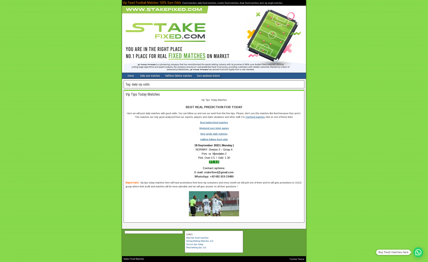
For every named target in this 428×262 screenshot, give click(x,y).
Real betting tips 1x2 (196, 247)
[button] (418, 252)
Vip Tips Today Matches (143, 94)
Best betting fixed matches (214, 122)
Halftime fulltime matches (178, 75)
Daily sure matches (150, 75)
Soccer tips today (194, 244)
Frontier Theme (297, 259)
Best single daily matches (214, 134)
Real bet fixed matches (197, 238)
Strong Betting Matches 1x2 (199, 241)
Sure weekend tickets (208, 75)
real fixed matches (255, 117)
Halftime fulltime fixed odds (214, 139)
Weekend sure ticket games (214, 128)
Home (131, 75)
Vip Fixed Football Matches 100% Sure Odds (152, 3)
